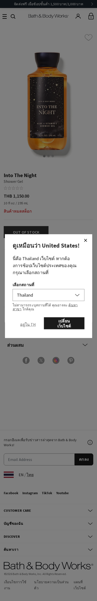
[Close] (86, 240)
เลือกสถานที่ (23, 284)
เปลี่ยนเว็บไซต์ (64, 323)
